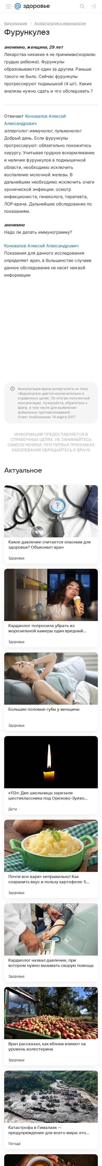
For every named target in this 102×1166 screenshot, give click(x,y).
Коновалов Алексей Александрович (41, 245)
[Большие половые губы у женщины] (51, 691)
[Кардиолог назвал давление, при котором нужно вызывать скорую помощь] (51, 942)
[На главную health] (35, 6)
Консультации (15, 23)
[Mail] (18, 6)
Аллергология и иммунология (60, 23)
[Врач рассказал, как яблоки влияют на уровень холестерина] (51, 1026)
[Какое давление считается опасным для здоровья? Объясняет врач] (51, 524)
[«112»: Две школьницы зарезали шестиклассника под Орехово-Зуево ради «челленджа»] (51, 775)
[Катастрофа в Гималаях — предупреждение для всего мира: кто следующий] (51, 1110)
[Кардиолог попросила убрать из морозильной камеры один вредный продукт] (51, 608)
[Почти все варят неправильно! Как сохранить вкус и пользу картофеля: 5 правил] (51, 859)
